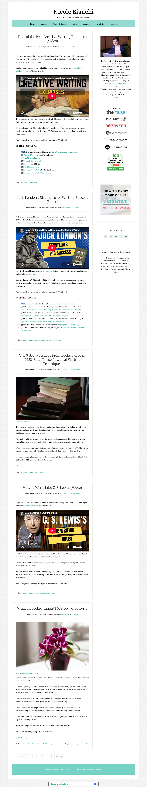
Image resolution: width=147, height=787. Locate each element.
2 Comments (75, 614)
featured (31, 182)
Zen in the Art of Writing (32, 170)
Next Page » (60, 757)
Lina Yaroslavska (26, 673)
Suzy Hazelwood (25, 421)
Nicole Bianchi (73, 11)
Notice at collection (59, 784)
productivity (50, 340)
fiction (35, 593)
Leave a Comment (74, 47)
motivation (43, 340)
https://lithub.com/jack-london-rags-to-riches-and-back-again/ (42, 321)
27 (51, 757)
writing (36, 182)
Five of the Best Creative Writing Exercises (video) (52, 38)
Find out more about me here (115, 83)
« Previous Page (19, 757)
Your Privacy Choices (80, 784)
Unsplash (35, 673)
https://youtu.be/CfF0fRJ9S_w (69, 324)
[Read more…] (21, 466)
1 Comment (76, 207)
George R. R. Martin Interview (34, 161)
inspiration (37, 340)
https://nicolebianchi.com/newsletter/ (65, 152)
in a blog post (47, 271)
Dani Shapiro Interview (31, 167)
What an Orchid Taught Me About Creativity (52, 608)
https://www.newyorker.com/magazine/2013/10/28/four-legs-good (44, 315)
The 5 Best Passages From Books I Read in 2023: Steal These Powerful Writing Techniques (52, 359)
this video (32, 274)
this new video (61, 223)
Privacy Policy (90, 769)
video (55, 340)
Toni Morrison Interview (32, 158)
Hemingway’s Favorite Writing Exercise (37, 173)
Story (25, 164)
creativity (25, 182)
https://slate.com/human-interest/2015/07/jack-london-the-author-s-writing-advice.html (51, 309)
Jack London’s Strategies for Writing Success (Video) (52, 199)
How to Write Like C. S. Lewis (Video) (52, 487)
